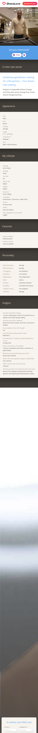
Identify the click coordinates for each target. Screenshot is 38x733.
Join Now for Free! (30, 3)
